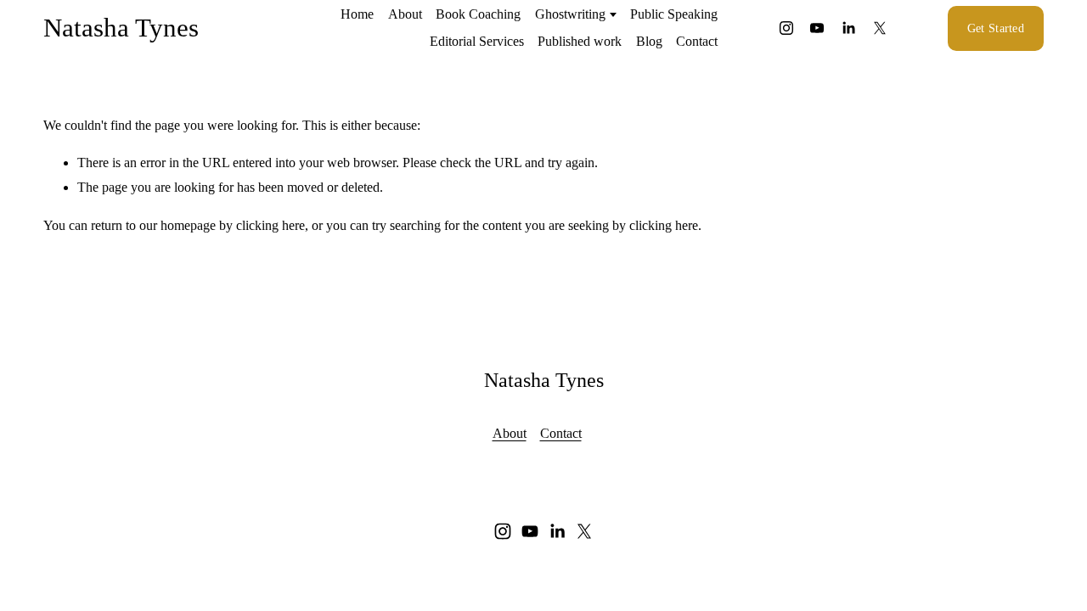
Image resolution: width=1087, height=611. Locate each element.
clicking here (270, 225)
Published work (580, 41)
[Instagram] (786, 28)
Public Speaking (674, 14)
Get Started (995, 28)
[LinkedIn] (848, 28)
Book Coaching (478, 14)
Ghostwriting (570, 14)
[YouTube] (816, 28)
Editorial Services (477, 41)
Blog (649, 41)
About (405, 14)
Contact (697, 41)
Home (357, 14)
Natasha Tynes (121, 27)
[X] (879, 28)
